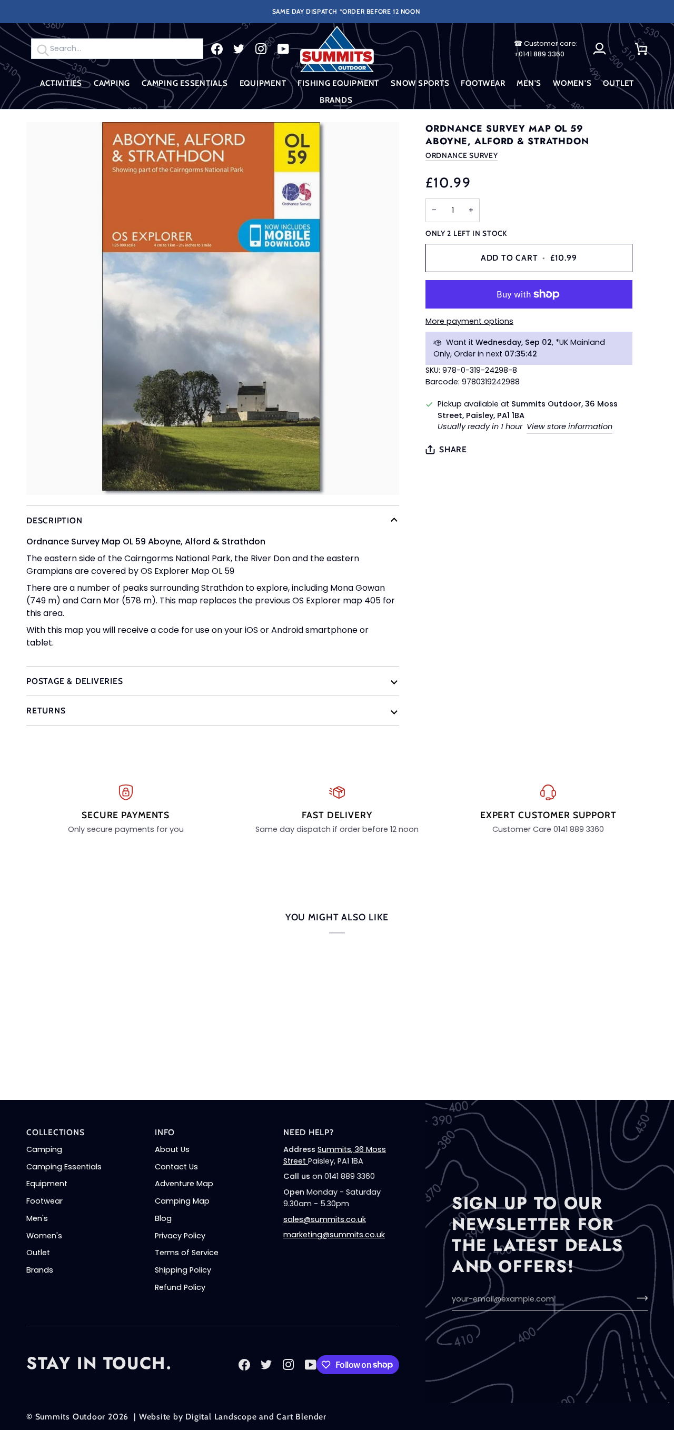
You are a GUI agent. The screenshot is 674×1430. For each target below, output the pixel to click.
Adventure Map (184, 1183)
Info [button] (165, 1132)
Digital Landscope (220, 1417)
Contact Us (176, 1166)
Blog (163, 1218)
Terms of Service (187, 1252)
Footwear (44, 1201)
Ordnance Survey (461, 155)
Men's (37, 1218)
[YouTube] (283, 49)
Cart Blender (301, 1417)
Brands (39, 1270)
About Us (172, 1149)
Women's (44, 1235)
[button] (61, 83)
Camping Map (182, 1201)
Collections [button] (55, 1132)
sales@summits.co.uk (324, 1219)
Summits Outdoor (70, 1417)
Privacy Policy (180, 1235)
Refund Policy (180, 1287)
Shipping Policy (183, 1270)
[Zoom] (212, 308)
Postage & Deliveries (74, 681)
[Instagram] (261, 49)
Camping (44, 1149)
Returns (45, 711)
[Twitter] (239, 49)
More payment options (469, 321)
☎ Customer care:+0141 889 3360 (546, 48)
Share (453, 449)
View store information (569, 426)
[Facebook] (217, 49)
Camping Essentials (64, 1166)
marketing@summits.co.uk (334, 1234)
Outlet (38, 1252)
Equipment (46, 1183)
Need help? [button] (308, 1132)
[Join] (639, 1297)
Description (54, 520)
